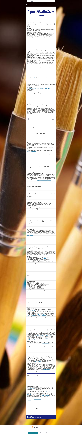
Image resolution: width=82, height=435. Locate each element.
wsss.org (45, 257)
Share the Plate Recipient (37, 399)
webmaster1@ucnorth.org (40, 381)
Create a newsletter (33, 432)
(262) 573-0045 (46, 338)
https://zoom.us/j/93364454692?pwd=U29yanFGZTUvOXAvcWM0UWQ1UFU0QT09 (38, 88)
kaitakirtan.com (44, 258)
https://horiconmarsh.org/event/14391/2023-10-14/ (44, 180)
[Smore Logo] (30, 1)
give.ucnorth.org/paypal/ (45, 343)
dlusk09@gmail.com (30, 235)
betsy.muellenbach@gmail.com (31, 151)
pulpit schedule (31, 401)
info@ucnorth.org (29, 394)
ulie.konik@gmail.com (32, 310)
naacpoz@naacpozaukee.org (39, 222)
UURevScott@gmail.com (30, 388)
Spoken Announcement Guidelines (40, 314)
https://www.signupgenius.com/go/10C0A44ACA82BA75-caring (43, 335)
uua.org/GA (41, 325)
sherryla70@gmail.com (38, 361)
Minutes (29, 400)
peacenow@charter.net (31, 315)
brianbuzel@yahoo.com (31, 339)
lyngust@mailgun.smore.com (44, 395)
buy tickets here (31, 275)
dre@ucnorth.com (47, 391)
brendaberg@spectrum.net (46, 369)
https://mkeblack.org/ (35, 354)
